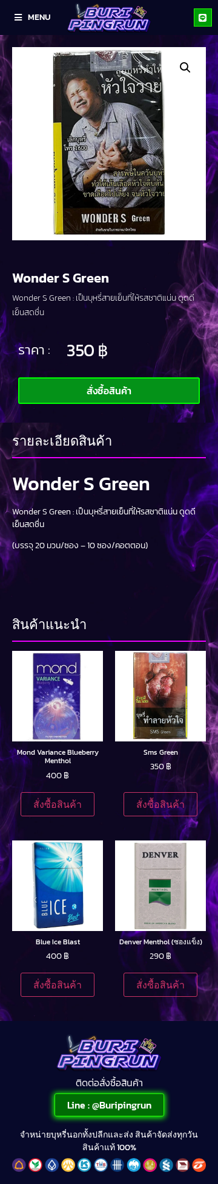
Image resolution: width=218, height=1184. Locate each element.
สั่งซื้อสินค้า (57, 804)
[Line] (203, 17)
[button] (185, 67)
